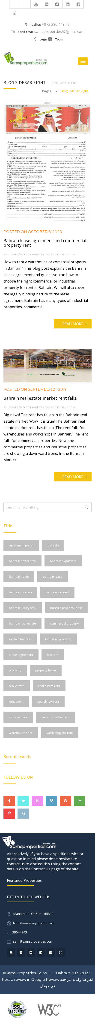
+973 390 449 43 (56, 24)
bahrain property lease (66, 608)
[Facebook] (78, 4)
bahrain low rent (57, 592)
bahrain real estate (22, 623)
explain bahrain (20, 639)
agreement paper (21, 545)
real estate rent (49, 686)
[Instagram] (14, 12)
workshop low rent (60, 733)
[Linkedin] (67, 4)
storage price (18, 717)
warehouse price (21, 733)
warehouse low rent (56, 717)
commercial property (64, 623)
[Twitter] (57, 4)
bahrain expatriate (63, 561)
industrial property (58, 639)
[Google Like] (46, 4)
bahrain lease (52, 576)
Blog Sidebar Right (74, 91)
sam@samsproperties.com (33, 941)
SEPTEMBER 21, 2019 (47, 389)
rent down (16, 701)
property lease (45, 670)
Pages (46, 91)
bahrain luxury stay (22, 608)
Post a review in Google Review (30, 979)
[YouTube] (36, 4)
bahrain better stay (22, 561)
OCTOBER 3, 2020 (44, 232)
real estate (16, 686)
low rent (52, 655)
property (15, 670)
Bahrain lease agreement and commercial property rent (44, 243)
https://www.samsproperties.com (33, 923)
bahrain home (19, 576)
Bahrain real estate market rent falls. (40, 398)
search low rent (48, 701)
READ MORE (72, 323)
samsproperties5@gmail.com (59, 31)
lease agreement (21, 655)
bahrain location (20, 592)
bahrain (53, 545)
